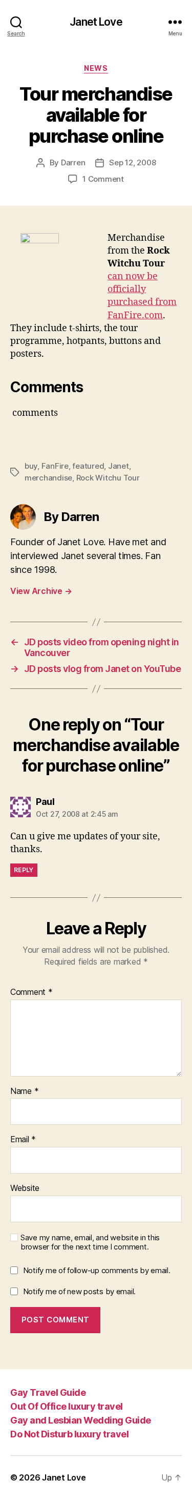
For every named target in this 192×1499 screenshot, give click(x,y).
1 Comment (103, 179)
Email (23, 1139)
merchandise (48, 478)
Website (24, 1188)
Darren (73, 162)
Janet (118, 466)
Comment (31, 992)
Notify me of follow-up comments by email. (96, 1270)
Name (24, 1091)
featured (88, 466)
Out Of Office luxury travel (66, 1406)
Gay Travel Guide (48, 1392)
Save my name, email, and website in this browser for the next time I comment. (90, 1242)
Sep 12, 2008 (132, 162)
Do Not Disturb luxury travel (69, 1434)
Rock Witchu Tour (108, 478)
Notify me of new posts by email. (79, 1291)
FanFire (55, 466)
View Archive (41, 591)
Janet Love (96, 21)
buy (31, 466)
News (96, 68)
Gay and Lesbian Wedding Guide (80, 1420)
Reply (24, 870)
